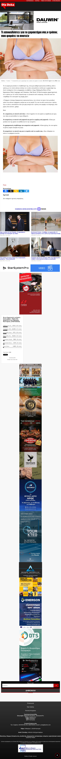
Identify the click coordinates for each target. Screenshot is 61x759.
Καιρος (37, 0)
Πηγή (4, 185)
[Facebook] (5, 191)
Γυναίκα (58, 80)
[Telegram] (26, 191)
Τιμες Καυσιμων (46, 0)
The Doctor (53, 80)
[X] (10, 191)
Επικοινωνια (56, 0)
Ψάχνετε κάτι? (30, 683)
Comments (12, 357)
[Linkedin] (21, 191)
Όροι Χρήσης (30, 707)
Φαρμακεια (30, 0)
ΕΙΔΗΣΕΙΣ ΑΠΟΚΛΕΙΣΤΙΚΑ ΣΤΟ (26, 209)
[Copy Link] (16, 191)
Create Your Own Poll (12, 359)
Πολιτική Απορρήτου (30, 710)
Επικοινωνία (30, 703)
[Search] (56, 685)
